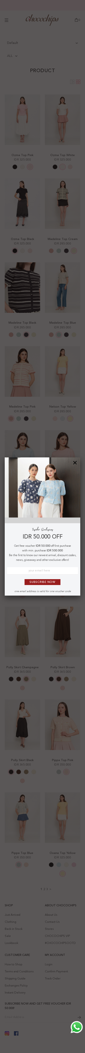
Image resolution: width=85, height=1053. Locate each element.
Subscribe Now (42, 582)
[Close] (75, 462)
